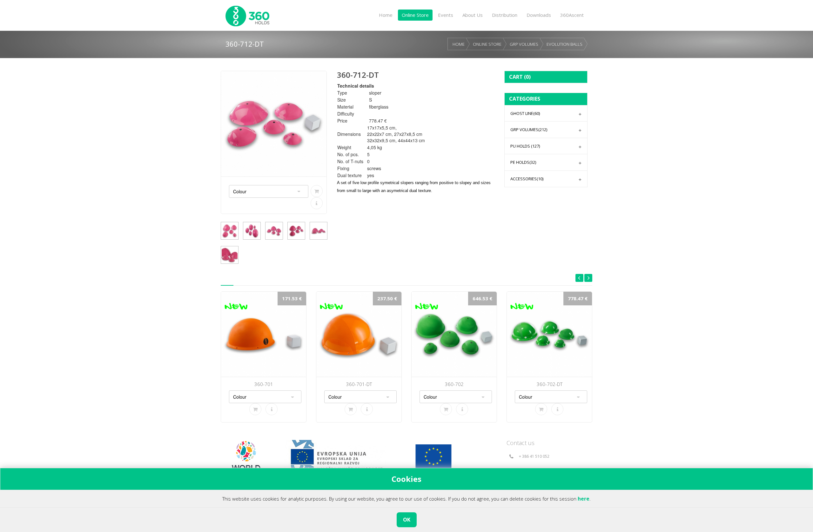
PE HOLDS (523, 162)
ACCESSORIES (526, 179)
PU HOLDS (525, 146)
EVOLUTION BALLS (564, 44)
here (583, 498)
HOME (459, 44)
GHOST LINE (525, 113)
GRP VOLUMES (524, 44)
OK (406, 519)
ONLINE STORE (487, 44)
